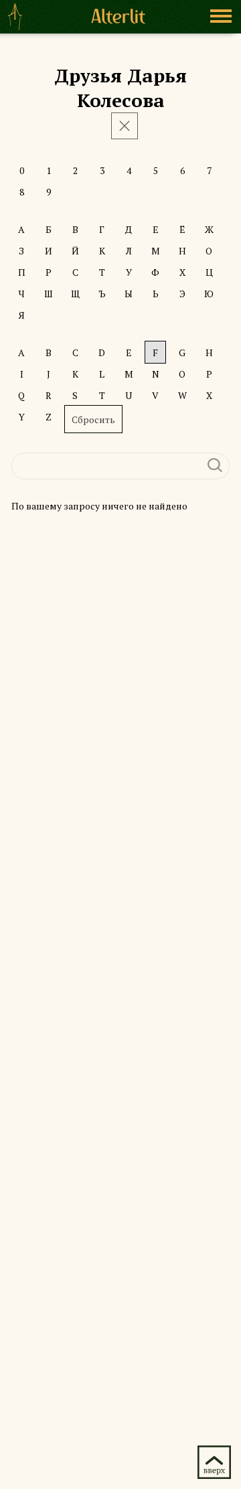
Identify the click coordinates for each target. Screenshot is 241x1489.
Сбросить (93, 419)
